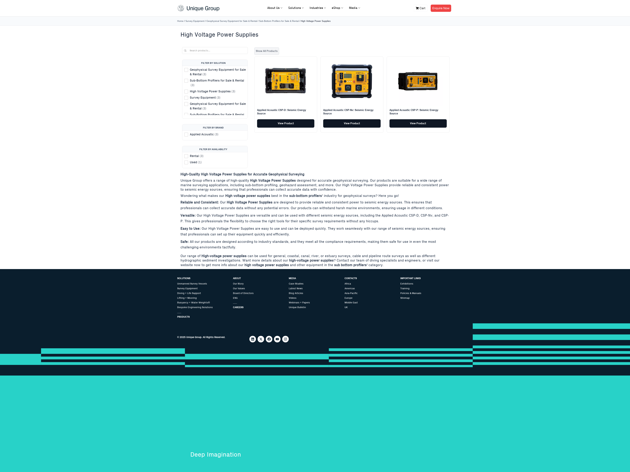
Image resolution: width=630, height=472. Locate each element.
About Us (273, 8)
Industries (316, 8)
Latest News (296, 288)
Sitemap (405, 298)
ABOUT (237, 278)
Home (180, 21)
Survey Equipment (194, 21)
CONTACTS (351, 278)
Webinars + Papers (299, 302)
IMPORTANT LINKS (410, 278)
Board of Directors (243, 293)
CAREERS (238, 307)
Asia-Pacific (351, 293)
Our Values (239, 288)
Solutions (294, 8)
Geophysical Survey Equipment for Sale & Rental (231, 21)
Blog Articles (296, 293)
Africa (348, 283)
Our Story (238, 283)
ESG (235, 298)
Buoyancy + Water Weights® (193, 302)
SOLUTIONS (183, 278)
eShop (336, 8)
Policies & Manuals (410, 293)
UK (346, 307)
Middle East (351, 302)
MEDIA (292, 278)
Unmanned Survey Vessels (192, 283)
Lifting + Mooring (187, 298)
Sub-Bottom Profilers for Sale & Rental (279, 21)
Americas (350, 288)
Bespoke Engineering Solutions (195, 307)
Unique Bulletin (297, 307)
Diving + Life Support (189, 293)
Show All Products (267, 51)
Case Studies (296, 283)
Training (405, 288)
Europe (348, 298)
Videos (292, 298)
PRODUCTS (183, 316)
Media (353, 8)
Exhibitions (406, 283)
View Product (286, 123)
